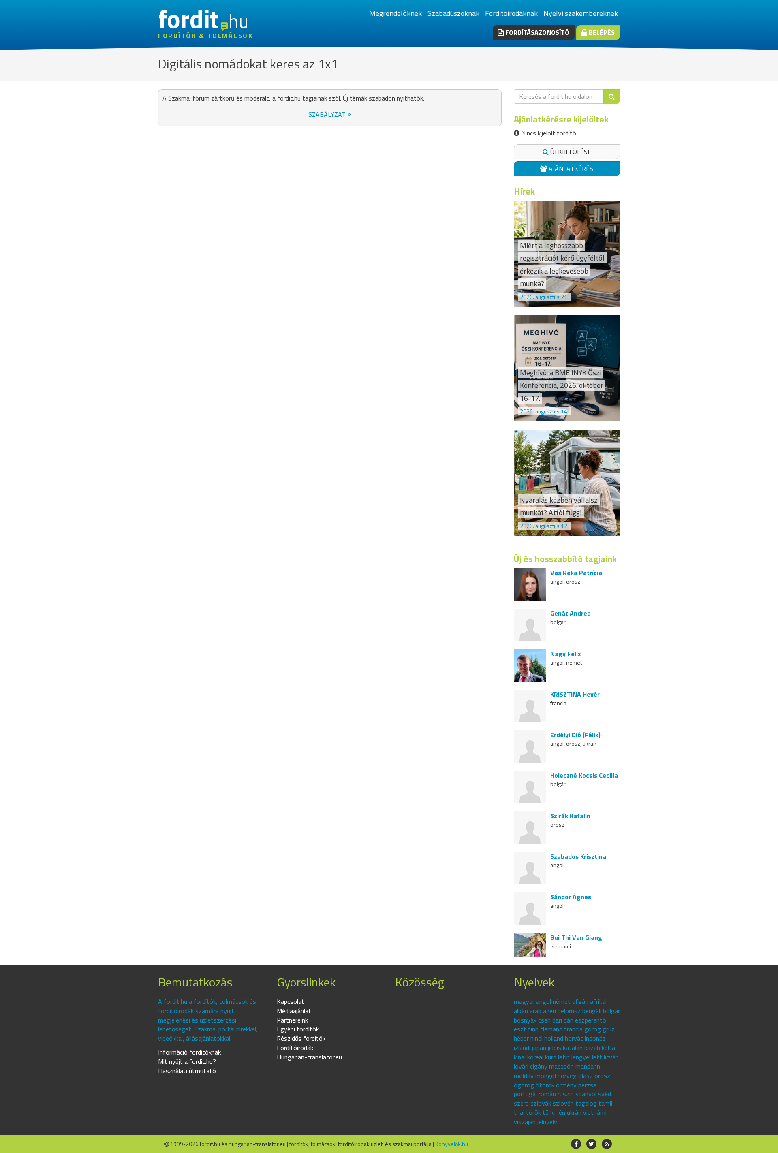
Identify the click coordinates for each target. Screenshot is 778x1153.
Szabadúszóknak (453, 13)
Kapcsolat (290, 1001)
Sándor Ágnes (570, 897)
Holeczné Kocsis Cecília (584, 775)
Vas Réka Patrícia (576, 573)
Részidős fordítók (301, 1038)
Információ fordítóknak (189, 1052)
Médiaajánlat (294, 1011)
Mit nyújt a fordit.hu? (187, 1061)
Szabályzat (327, 114)
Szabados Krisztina (578, 856)
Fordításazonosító (536, 32)
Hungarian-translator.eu (309, 1057)
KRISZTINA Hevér (575, 694)
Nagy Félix (565, 654)
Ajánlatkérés (570, 168)
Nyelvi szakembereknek (580, 13)
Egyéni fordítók (298, 1029)
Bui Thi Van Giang (576, 937)
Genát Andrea (570, 613)
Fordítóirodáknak (511, 13)
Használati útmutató (187, 1071)
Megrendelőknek (395, 13)
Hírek (524, 191)
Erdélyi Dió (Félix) (575, 735)
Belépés (601, 32)
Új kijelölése (570, 151)
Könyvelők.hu (451, 1144)
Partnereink (292, 1020)
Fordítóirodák (295, 1047)
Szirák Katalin (570, 816)
